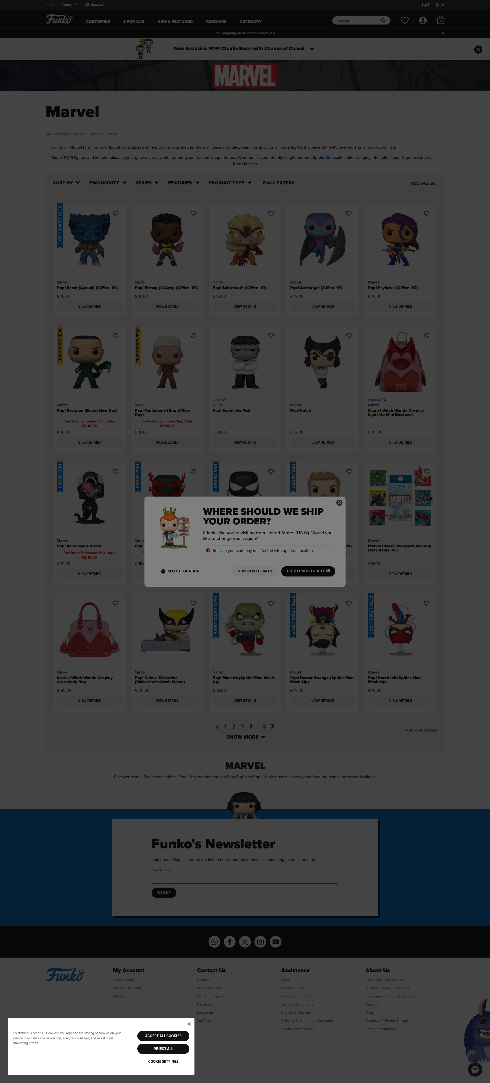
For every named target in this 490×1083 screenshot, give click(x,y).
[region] (101, 1046)
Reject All (163, 1048)
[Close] (189, 1024)
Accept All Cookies (163, 1036)
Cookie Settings (163, 1061)
